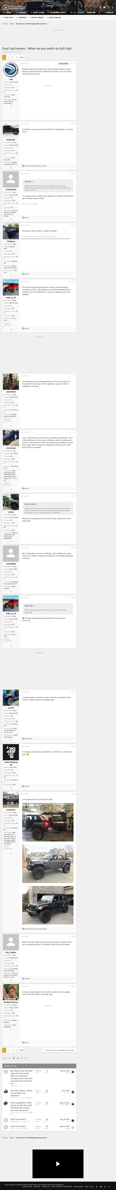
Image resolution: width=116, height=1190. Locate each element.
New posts (9, 17)
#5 (73, 282)
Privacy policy (78, 1187)
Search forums (37, 17)
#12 (73, 746)
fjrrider (13, 1128)
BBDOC (13, 1098)
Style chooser (27, 1187)
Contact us (46, 1187)
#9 (73, 548)
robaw (11, 512)
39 (12, 456)
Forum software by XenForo (23, 1185)
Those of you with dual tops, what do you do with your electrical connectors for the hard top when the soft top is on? (22, 1077)
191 (13, 403)
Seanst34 (10, 810)
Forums (22, 12)
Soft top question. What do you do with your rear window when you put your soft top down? (21, 1106)
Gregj (67, 1073)
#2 (74, 124)
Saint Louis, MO (9, 159)
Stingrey (11, 241)
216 (13, 821)
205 (13, 254)
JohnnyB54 (11, 564)
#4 (73, 225)
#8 (73, 496)
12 (11, 520)
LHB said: (27, 181)
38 (12, 716)
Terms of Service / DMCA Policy (61, 1187)
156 (13, 575)
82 (13, 963)
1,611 (13, 523)
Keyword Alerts (58, 12)
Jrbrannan (11, 448)
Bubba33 (11, 140)
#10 (73, 598)
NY (12, 208)
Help (86, 1187)
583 (13, 459)
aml (68, 1121)
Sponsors (37, 1187)
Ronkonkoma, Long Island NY (11, 583)
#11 (73, 692)
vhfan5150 (11, 392)
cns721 (11, 708)
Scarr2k (66, 1093)
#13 (73, 794)
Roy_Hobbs (11, 952)
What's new (39, 12)
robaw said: (28, 606)
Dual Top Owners (18, 1119)
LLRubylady (11, 189)
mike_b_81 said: (30, 504)
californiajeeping (11, 763)
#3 (74, 174)
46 (12, 770)
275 (13, 719)
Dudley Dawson (11, 1002)
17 (21, 52)
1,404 (13, 200)
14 (11, 818)
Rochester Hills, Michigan (11, 970)
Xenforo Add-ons (53, 1185)
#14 (73, 936)
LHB (5, 52)
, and (35, 166)
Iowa (13, 316)
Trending (22, 17)
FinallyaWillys (64, 1105)
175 (13, 88)
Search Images (55, 17)
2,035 (14, 773)
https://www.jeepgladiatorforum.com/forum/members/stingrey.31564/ (46, 238)
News (8, 12)
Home (91, 1187)
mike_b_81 (11, 297)
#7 (74, 432)
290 (13, 1013)
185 (13, 308)
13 (11, 148)
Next (21, 57)
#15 (73, 986)
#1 (74, 64)
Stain (12, 1086)
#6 (73, 376)
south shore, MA (9, 96)
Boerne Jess (15, 1112)
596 (13, 150)
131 (12, 198)
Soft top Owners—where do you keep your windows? (21, 1093)
